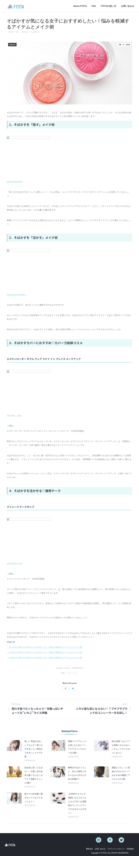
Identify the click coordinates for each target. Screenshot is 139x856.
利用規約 (130, 849)
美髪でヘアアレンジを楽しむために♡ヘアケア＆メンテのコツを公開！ (77, 747)
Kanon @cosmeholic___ (18, 294)
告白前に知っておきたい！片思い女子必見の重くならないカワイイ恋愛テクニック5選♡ (33, 775)
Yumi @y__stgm (14, 415)
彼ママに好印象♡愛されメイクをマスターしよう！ (33, 798)
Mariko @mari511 (15, 181)
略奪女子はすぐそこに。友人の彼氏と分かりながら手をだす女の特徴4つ (77, 773)
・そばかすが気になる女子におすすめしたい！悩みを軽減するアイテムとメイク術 (44, 647)
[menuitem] (80, 6)
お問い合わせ (100, 849)
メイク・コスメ (72, 673)
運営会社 (89, 849)
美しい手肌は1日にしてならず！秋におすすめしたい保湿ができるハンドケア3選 (33, 749)
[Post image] (14, 745)
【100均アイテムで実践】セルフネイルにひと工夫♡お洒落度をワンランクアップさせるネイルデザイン (77, 803)
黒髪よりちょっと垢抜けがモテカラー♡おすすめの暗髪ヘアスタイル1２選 (121, 773)
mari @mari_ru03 (14, 563)
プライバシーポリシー (116, 849)
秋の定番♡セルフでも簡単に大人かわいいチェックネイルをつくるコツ (121, 747)
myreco (12, 45)
